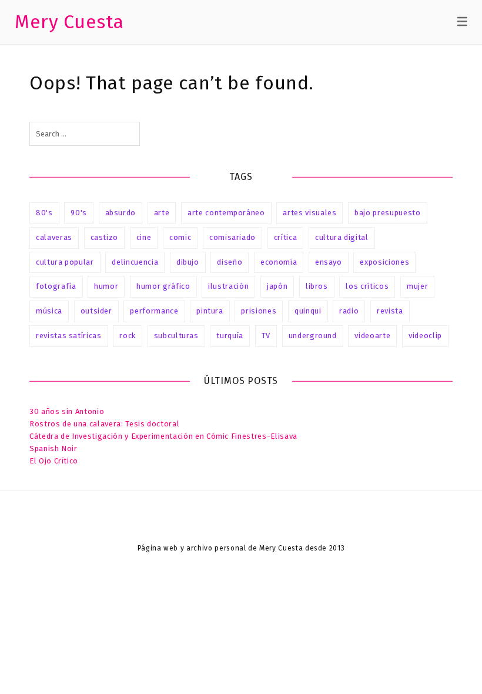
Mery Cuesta (69, 22)
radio (349, 310)
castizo (105, 237)
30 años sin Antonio (66, 411)
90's (79, 212)
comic (180, 237)
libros (317, 286)
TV (266, 335)
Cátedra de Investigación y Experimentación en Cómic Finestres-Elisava (163, 436)
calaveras (54, 237)
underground (313, 335)
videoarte (372, 335)
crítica (285, 237)
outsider (96, 310)
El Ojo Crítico (53, 460)
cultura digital (342, 237)
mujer (417, 286)
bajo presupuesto (387, 212)
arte (162, 212)
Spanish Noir (53, 448)
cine (144, 237)
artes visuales (309, 212)
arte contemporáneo (226, 212)
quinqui (308, 310)
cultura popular (65, 262)
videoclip (425, 335)
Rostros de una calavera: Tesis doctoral (104, 423)
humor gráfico (163, 286)
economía (278, 262)
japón (277, 286)
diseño (229, 262)
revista (390, 310)
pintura (209, 310)
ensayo (328, 262)
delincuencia (135, 262)
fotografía (56, 286)
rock (127, 335)
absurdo (120, 212)
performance (154, 310)
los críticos (367, 286)
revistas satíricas (69, 335)
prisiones (258, 310)
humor (106, 286)
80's (44, 212)
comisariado (232, 237)
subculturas (176, 335)
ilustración (228, 286)
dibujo (187, 262)
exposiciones (384, 262)
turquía (229, 335)
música (49, 310)
